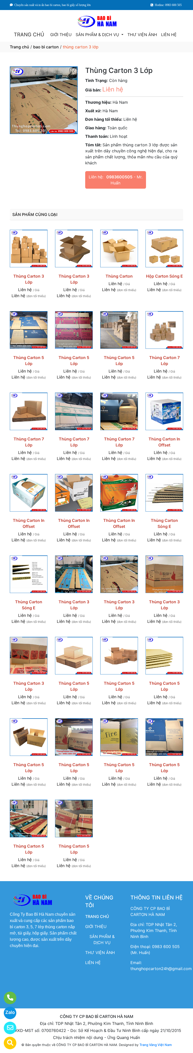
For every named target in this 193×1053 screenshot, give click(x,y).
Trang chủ (19, 46)
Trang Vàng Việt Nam (155, 1045)
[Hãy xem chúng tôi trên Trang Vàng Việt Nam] (7, 1043)
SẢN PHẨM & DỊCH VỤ (98, 34)
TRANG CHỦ (29, 35)
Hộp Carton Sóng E (164, 276)
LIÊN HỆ (169, 34)
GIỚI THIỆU (61, 34)
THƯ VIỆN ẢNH (142, 34)
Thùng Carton (119, 276)
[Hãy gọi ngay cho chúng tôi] (7, 998)
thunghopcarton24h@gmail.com (161, 968)
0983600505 (119, 176)
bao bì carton (46, 46)
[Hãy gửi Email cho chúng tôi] (7, 1028)
